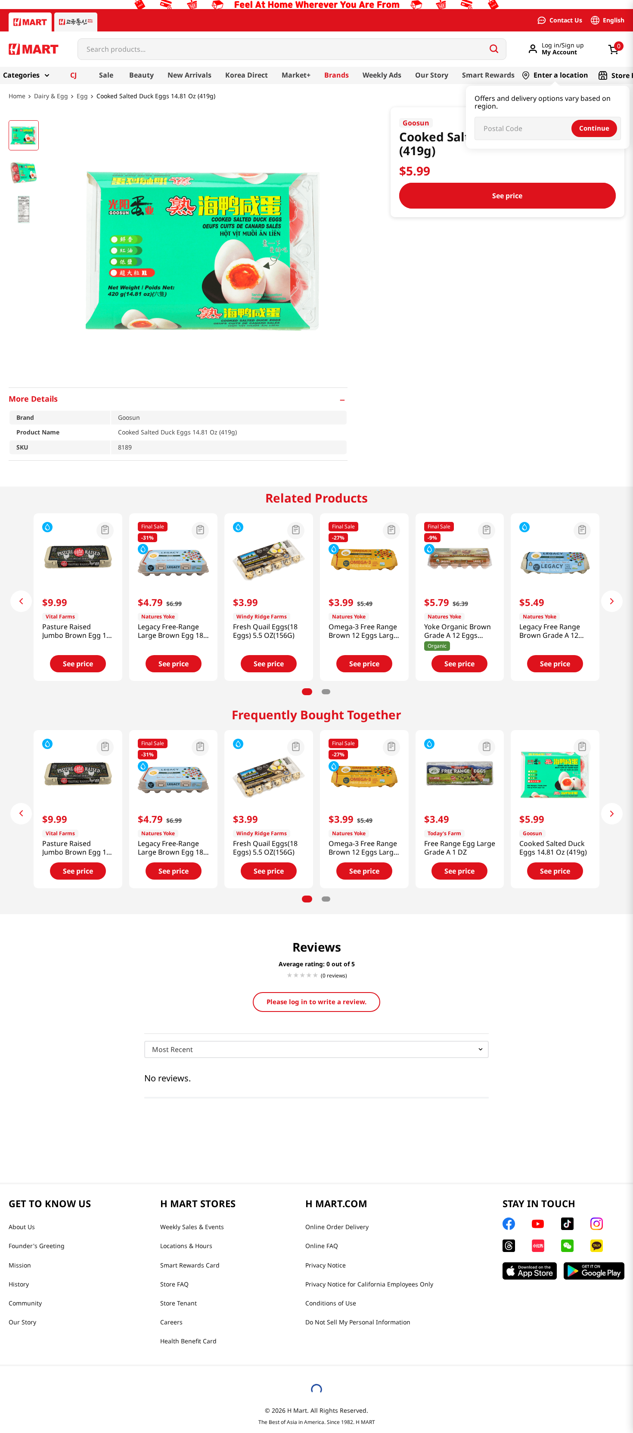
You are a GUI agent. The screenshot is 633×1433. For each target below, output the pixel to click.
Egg (82, 96)
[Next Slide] (612, 601)
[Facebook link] (509, 1224)
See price (507, 195)
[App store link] (530, 1271)
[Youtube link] (538, 1224)
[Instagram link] (596, 1224)
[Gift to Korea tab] (75, 21)
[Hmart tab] (30, 21)
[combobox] (292, 49)
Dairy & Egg (51, 96)
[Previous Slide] (21, 601)
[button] (178, 399)
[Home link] (17, 102)
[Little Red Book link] (538, 1245)
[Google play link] (594, 1271)
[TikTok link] (567, 1224)
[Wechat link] (567, 1245)
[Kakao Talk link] (596, 1245)
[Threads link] (509, 1245)
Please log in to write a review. (316, 1001)
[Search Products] (494, 48)
